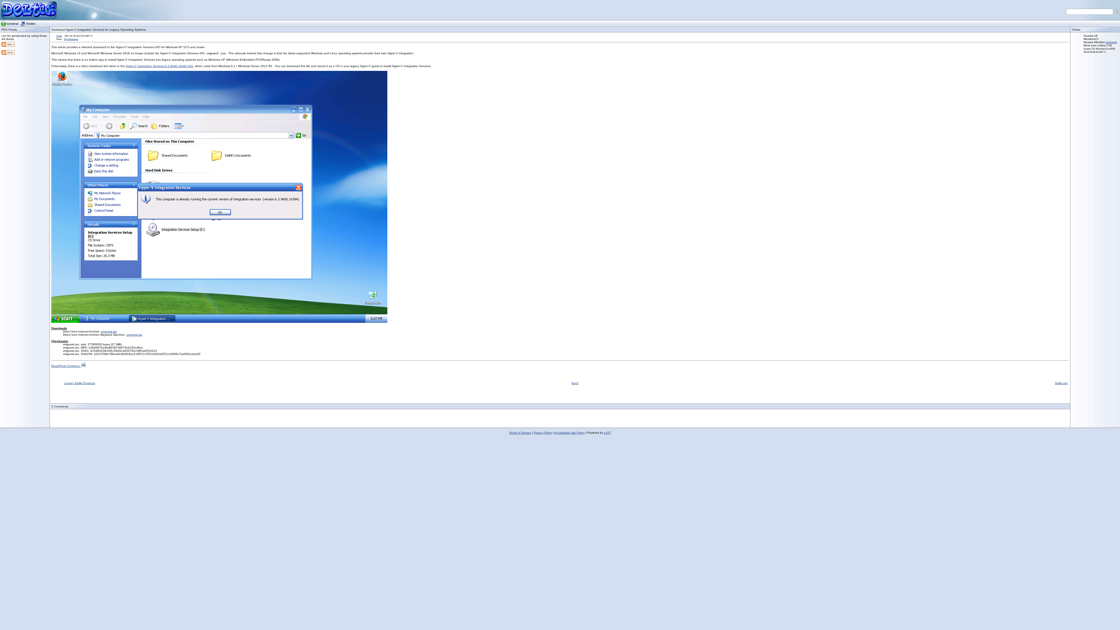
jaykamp (1111, 42)
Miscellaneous (71, 39)
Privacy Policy (543, 432)
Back (575, 383)
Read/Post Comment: (66, 366)
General (12, 23)
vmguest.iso (109, 331)
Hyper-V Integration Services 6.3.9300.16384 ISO (159, 66)
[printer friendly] (83, 366)
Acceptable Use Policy (569, 432)
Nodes (31, 23)
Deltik (59, 35)
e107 (607, 432)
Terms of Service (520, 432)
